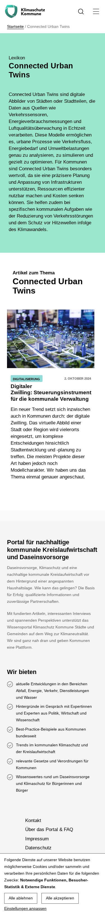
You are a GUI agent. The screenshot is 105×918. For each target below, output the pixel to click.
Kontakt (33, 820)
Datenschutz (38, 847)
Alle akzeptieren (60, 898)
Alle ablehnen (21, 898)
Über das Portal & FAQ (49, 829)
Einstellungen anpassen (25, 908)
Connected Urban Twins (48, 282)
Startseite (15, 26)
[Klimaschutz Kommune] (26, 11)
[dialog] (52, 885)
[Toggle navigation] (96, 11)
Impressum (37, 838)
